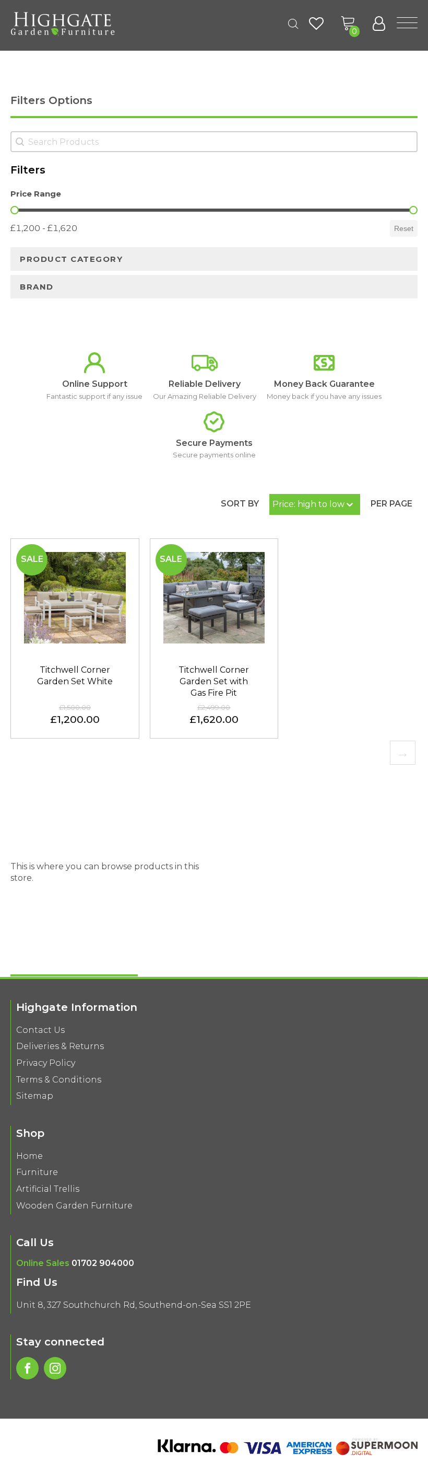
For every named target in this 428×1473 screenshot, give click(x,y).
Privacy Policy (45, 1063)
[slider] (14, 210)
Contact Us (40, 1030)
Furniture (37, 1172)
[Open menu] (407, 23)
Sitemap (34, 1096)
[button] (348, 23)
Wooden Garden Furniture (74, 1206)
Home (29, 1156)
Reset (403, 228)
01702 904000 (103, 1263)
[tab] (214, 259)
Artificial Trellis (47, 1189)
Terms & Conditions (58, 1080)
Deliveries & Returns (60, 1046)
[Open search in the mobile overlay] (293, 24)
